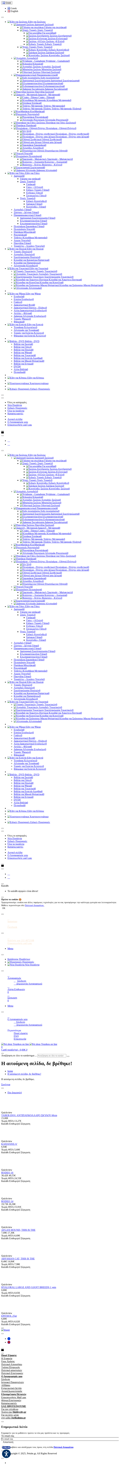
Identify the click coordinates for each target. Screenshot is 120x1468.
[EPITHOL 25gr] (8, 1310)
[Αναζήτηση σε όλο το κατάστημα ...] (2, 1053)
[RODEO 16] (8, 1167)
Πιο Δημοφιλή (15, 1092)
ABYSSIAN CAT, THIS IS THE (18, 1258)
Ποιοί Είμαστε (9, 1355)
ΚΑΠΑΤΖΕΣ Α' (9, 1144)
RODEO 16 (7, 1172)
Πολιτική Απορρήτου (34, 905)
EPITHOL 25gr (9, 1316)
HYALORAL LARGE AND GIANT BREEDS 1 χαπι (28, 1287)
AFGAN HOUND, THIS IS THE (18, 1230)
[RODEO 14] (8, 1195)
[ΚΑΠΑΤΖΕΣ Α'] (8, 1138)
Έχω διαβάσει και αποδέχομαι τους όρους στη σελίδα (38, 1447)
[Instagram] (9, 444)
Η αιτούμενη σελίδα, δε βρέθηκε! (24, 1074)
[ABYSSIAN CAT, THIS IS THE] (8, 1253)
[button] (12, 8)
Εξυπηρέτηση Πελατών (13, 1394)
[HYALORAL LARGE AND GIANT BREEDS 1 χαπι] (8, 1281)
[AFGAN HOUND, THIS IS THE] (8, 1224)
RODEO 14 (7, 1201)
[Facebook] (9, 440)
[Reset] (2, 883)
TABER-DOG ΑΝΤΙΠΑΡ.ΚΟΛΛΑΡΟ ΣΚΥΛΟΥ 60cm (29, 1115)
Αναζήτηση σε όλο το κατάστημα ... (19, 1055)
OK (3, 908)
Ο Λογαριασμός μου (11, 1376)
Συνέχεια (5, 1084)
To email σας (7, 1436)
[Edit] (2, 17)
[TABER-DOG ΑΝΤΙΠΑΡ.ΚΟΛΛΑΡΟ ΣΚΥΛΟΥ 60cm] (8, 1109)
